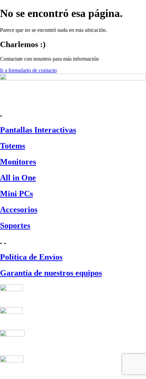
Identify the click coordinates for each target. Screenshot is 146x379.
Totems (12, 145)
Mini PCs (16, 193)
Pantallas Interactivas (38, 129)
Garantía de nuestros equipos (51, 272)
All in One (18, 177)
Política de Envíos (31, 257)
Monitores (18, 161)
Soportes (15, 225)
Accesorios (18, 209)
